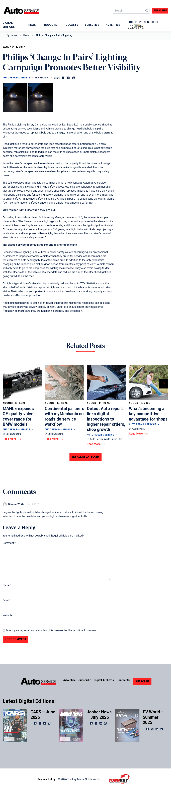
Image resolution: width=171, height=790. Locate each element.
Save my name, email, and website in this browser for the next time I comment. (51, 630)
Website (8, 615)
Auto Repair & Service (16, 77)
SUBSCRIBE (142, 681)
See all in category (85, 456)
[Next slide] (163, 383)
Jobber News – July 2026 (99, 715)
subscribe (160, 10)
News (26, 35)
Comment (9, 543)
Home (14, 35)
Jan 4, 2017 (33, 504)
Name (7, 585)
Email (7, 600)
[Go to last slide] (7, 383)
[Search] (147, 11)
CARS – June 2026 (43, 715)
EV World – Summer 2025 (153, 717)
